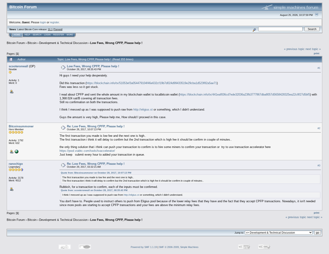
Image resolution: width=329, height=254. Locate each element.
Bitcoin (32, 43)
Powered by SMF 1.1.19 (144, 247)
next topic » (313, 49)
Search (37, 35)
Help (27, 35)
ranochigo (16, 163)
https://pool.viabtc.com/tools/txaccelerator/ (87, 150)
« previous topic (294, 49)
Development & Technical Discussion (63, 43)
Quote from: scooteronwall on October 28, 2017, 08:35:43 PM (94, 190)
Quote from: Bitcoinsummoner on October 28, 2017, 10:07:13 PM (96, 173)
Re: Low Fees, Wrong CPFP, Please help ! (95, 126)
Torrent (58, 29)
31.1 (50, 29)
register (54, 22)
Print (316, 53)
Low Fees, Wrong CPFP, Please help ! (116, 43)
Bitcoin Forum (16, 43)
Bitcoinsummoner (21, 126)
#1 (319, 68)
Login (47, 35)
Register (58, 35)
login (43, 22)
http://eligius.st (143, 109)
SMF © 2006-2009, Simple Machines (179, 247)
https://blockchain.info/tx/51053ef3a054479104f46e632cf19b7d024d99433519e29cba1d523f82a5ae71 (151, 83)
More (70, 35)
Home (17, 35)
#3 (319, 165)
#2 (319, 128)
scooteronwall (18, 66)
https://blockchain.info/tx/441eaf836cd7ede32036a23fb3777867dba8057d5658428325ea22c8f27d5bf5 (244, 94)
